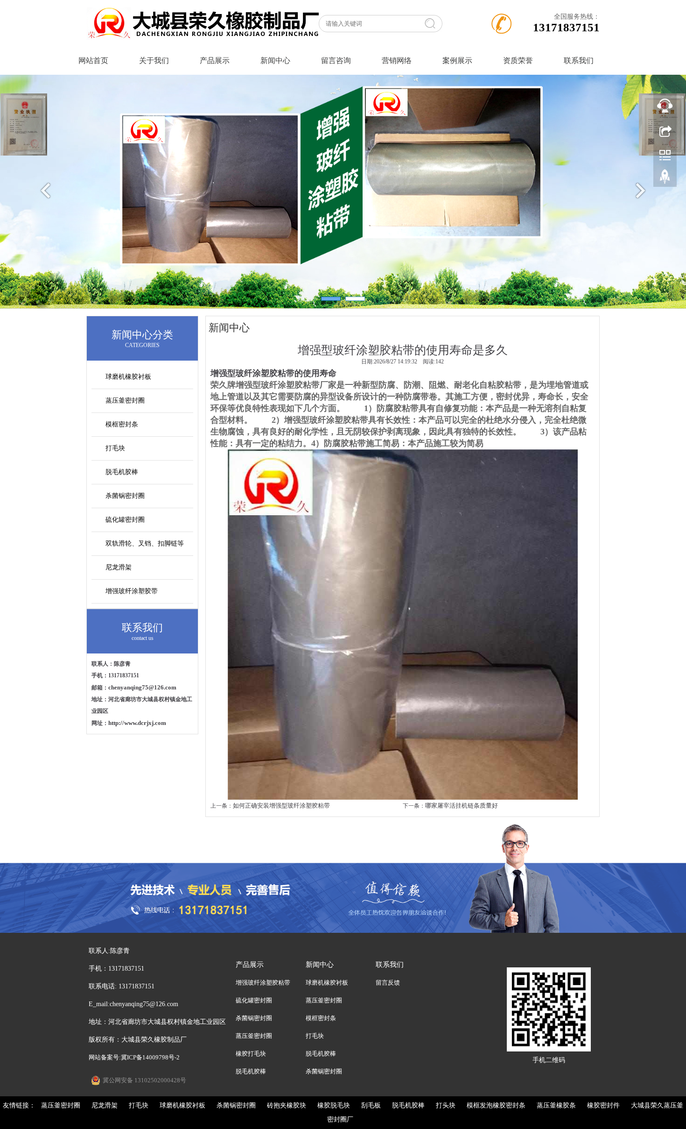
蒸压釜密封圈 (125, 400)
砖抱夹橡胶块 (286, 1105)
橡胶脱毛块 (333, 1105)
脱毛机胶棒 (121, 472)
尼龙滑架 (118, 567)
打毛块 (115, 448)
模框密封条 (121, 424)
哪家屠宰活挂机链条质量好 (461, 805)
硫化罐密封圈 (125, 519)
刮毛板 (371, 1105)
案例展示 (457, 60)
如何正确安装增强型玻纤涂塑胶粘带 (281, 805)
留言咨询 (336, 60)
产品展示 (215, 60)
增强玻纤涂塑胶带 (131, 591)
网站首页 (93, 60)
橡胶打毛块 (251, 1053)
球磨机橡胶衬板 (128, 376)
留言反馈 (388, 982)
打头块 (445, 1105)
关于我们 (154, 60)
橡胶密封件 (603, 1105)
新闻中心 (275, 60)
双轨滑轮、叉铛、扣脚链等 (144, 543)
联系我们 (579, 60)
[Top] (665, 179)
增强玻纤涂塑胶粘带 (263, 982)
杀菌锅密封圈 (125, 495)
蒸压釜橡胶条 (556, 1105)
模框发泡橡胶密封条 (496, 1105)
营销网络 (397, 60)
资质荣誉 (518, 60)
